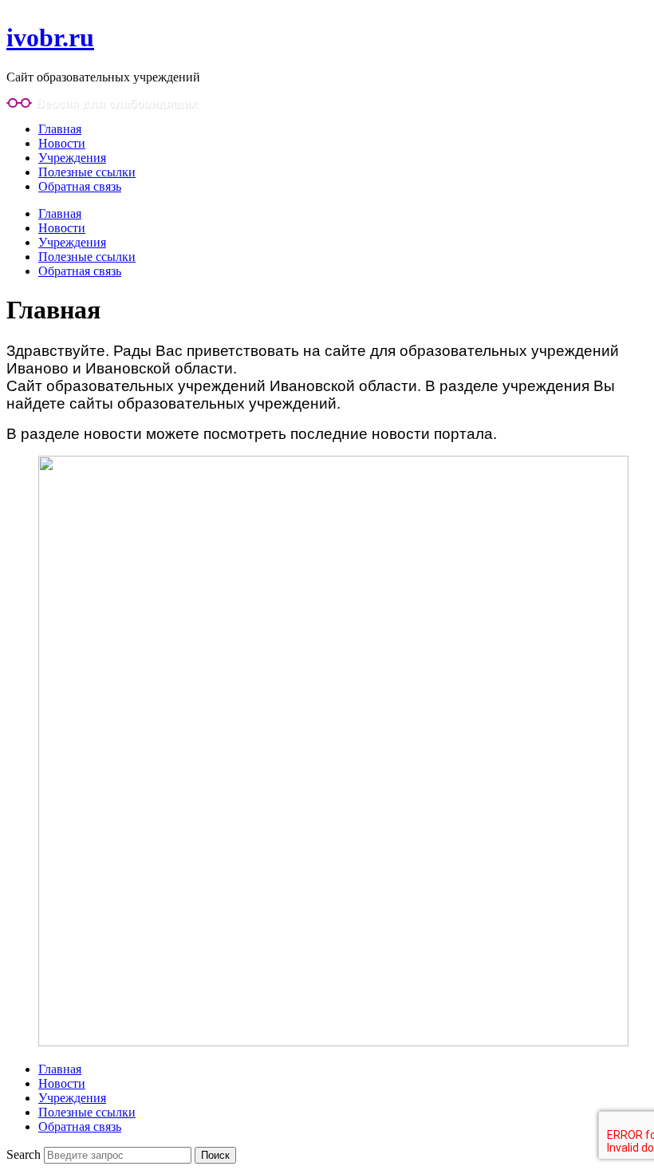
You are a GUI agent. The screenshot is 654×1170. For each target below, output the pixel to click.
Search (23, 1154)
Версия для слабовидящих (116, 103)
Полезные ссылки (87, 172)
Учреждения (72, 157)
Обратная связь (79, 186)
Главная (59, 129)
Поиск (215, 1155)
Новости (61, 143)
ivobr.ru (50, 37)
